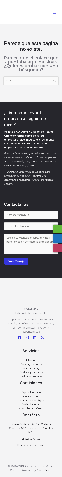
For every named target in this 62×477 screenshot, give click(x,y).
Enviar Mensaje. (16, 261)
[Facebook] (19, 337)
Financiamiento (31, 396)
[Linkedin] (35, 337)
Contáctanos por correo (31, 445)
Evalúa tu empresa (31, 376)
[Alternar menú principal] (54, 12)
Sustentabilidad (31, 404)
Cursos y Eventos (31, 364)
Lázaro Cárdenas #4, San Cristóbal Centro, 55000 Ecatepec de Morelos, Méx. (31, 428)
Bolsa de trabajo (31, 368)
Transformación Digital (31, 400)
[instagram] (27, 337)
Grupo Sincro (44, 470)
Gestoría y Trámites (31, 372)
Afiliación (31, 360)
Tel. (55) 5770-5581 (31, 438)
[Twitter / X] (42, 337)
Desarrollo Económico (31, 408)
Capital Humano (31, 392)
